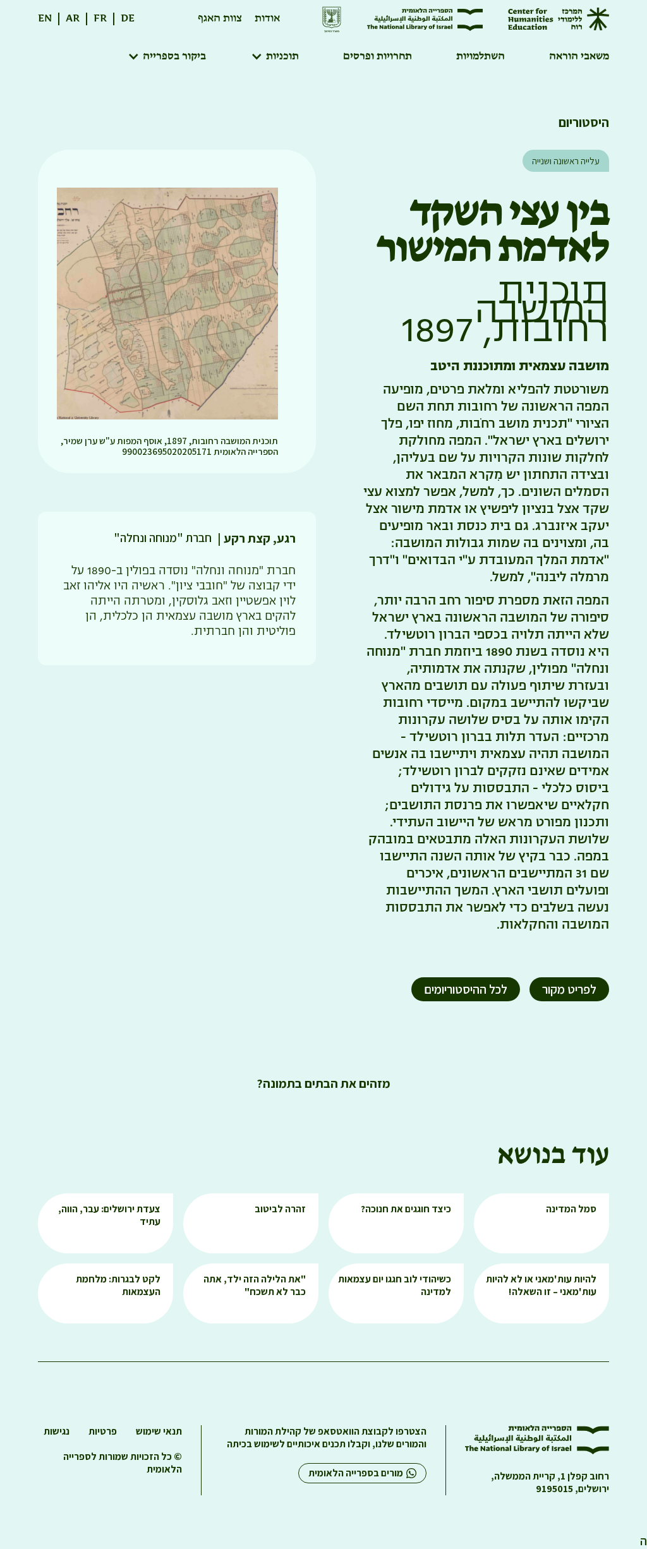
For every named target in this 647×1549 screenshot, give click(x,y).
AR (73, 18)
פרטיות (102, 1431)
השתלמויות (480, 57)
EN (45, 18)
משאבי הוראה (579, 57)
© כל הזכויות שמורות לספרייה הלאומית (122, 1463)
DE (128, 18)
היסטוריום (584, 122)
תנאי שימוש (159, 1431)
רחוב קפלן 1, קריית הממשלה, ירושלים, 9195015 (550, 1482)
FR (100, 18)
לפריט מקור (569, 989)
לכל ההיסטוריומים (465, 989)
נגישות (57, 1431)
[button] (274, 57)
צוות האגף (220, 18)
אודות (267, 18)
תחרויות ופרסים (377, 57)
